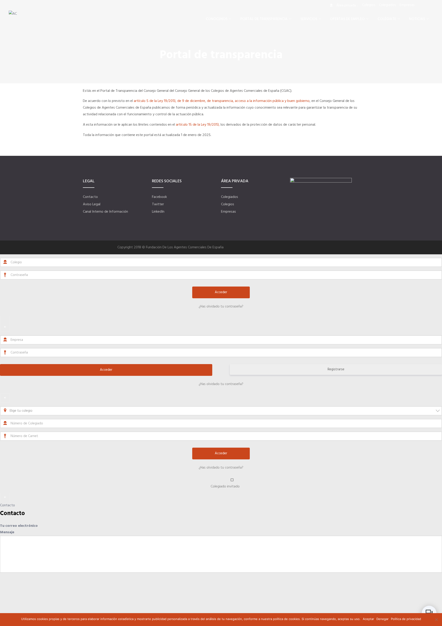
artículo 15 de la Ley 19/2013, (198, 125)
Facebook (159, 197)
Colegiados (229, 197)
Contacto (90, 197)
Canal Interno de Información (105, 212)
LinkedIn (158, 212)
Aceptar (368, 619)
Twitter (158, 204)
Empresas (228, 212)
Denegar (382, 619)
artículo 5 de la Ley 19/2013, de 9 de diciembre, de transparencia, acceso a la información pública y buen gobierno (221, 101)
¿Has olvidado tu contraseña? (221, 306)
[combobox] (221, 410)
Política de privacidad (406, 619)
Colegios (227, 204)
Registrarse (336, 369)
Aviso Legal (91, 204)
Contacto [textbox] (12, 513)
